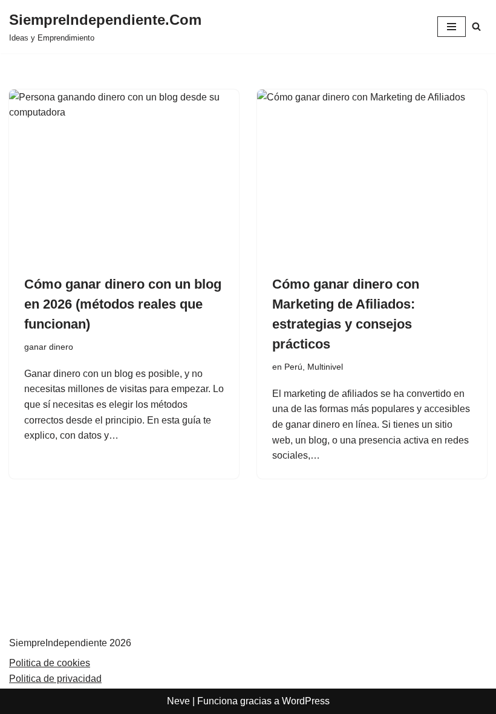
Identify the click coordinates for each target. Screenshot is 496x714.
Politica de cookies (49, 663)
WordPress (306, 701)
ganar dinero (48, 347)
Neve (178, 701)
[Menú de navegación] (451, 26)
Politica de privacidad (55, 678)
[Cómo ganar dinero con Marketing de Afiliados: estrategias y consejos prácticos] (372, 176)
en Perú (287, 367)
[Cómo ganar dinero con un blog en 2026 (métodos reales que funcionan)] (124, 176)
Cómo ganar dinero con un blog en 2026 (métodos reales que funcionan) (122, 304)
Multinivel (325, 367)
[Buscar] (476, 26)
